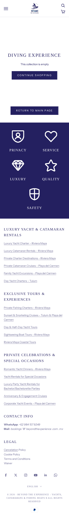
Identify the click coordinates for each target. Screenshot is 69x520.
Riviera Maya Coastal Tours (20, 342)
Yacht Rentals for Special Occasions (25, 376)
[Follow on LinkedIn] (46, 475)
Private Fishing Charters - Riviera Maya (27, 307)
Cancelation (11, 450)
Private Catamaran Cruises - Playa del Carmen (31, 265)
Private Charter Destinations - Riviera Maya (30, 258)
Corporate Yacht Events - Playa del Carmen (30, 403)
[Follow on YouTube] (36, 475)
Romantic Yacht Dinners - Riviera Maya (27, 369)
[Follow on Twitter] (16, 475)
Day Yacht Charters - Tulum (20, 281)
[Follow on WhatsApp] (56, 475)
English (32, 486)
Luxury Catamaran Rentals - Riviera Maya (28, 251)
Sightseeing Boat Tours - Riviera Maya (26, 334)
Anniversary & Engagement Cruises (25, 396)
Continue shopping (34, 75)
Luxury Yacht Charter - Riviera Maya (25, 243)
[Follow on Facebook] (6, 475)
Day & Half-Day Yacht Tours (20, 327)
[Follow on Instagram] (26, 475)
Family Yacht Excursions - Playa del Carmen (30, 273)
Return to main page (34, 110)
